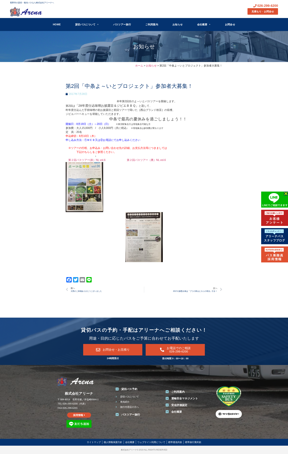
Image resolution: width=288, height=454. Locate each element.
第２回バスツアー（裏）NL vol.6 (146, 160)
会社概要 (202, 24)
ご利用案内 (151, 24)
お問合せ (230, 24)
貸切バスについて (85, 24)
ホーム (139, 65)
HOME (57, 24)
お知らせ (177, 24)
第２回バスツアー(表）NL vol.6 (87, 160)
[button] (286, 194)
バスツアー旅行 (122, 24)
